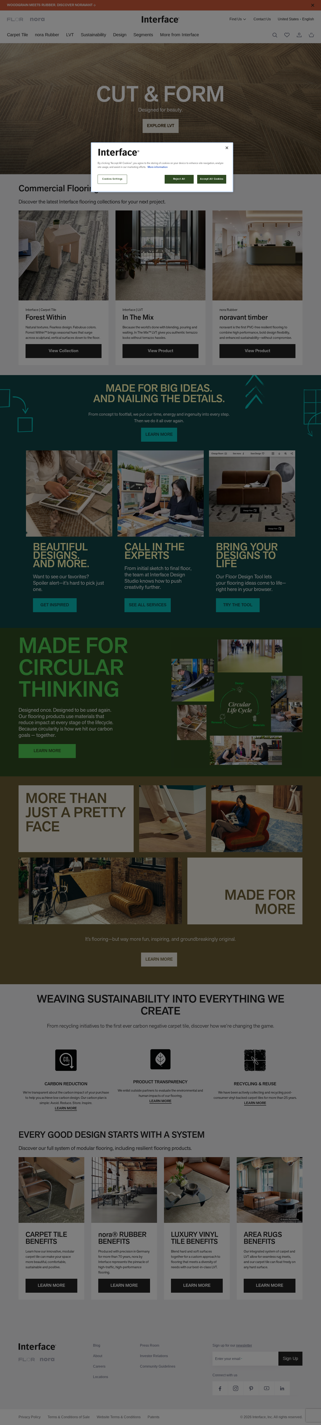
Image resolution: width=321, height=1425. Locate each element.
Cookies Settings (112, 179)
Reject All (179, 179)
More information (158, 167)
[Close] (227, 148)
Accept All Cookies (211, 179)
